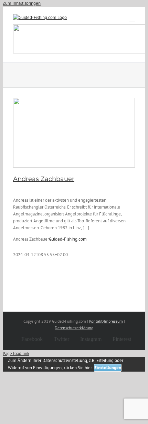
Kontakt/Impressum (106, 321)
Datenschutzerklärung (74, 327)
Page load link (16, 353)
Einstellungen (107, 368)
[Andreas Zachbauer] (74, 133)
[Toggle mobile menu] (132, 17)
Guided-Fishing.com (68, 239)
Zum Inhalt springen (22, 3)
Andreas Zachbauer (43, 179)
